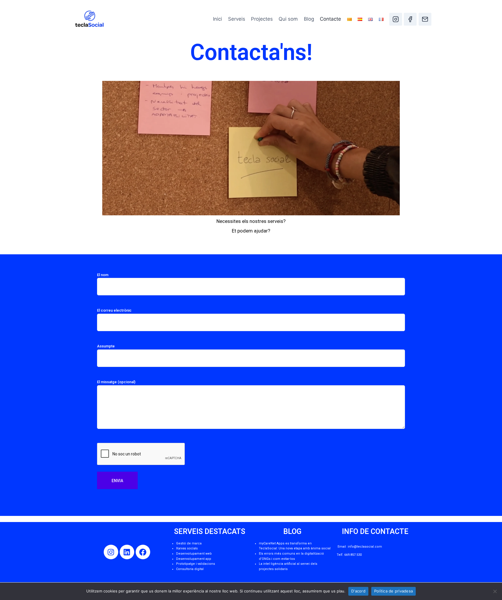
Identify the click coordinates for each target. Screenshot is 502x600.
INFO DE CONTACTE (375, 531)
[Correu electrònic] (425, 19)
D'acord (358, 591)
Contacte (330, 19)
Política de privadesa (393, 591)
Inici (217, 19)
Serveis (236, 19)
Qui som (288, 19)
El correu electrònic (114, 310)
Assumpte (106, 346)
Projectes (262, 19)
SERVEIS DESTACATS (209, 531)
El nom (102, 275)
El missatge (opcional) (116, 382)
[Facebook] (410, 19)
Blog (309, 19)
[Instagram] (395, 19)
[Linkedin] (127, 552)
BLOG (292, 531)
